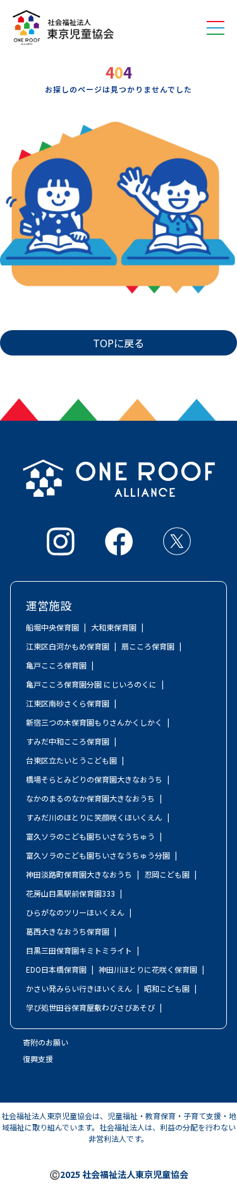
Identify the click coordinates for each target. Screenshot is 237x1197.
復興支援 (38, 1058)
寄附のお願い (45, 1042)
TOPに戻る (118, 342)
